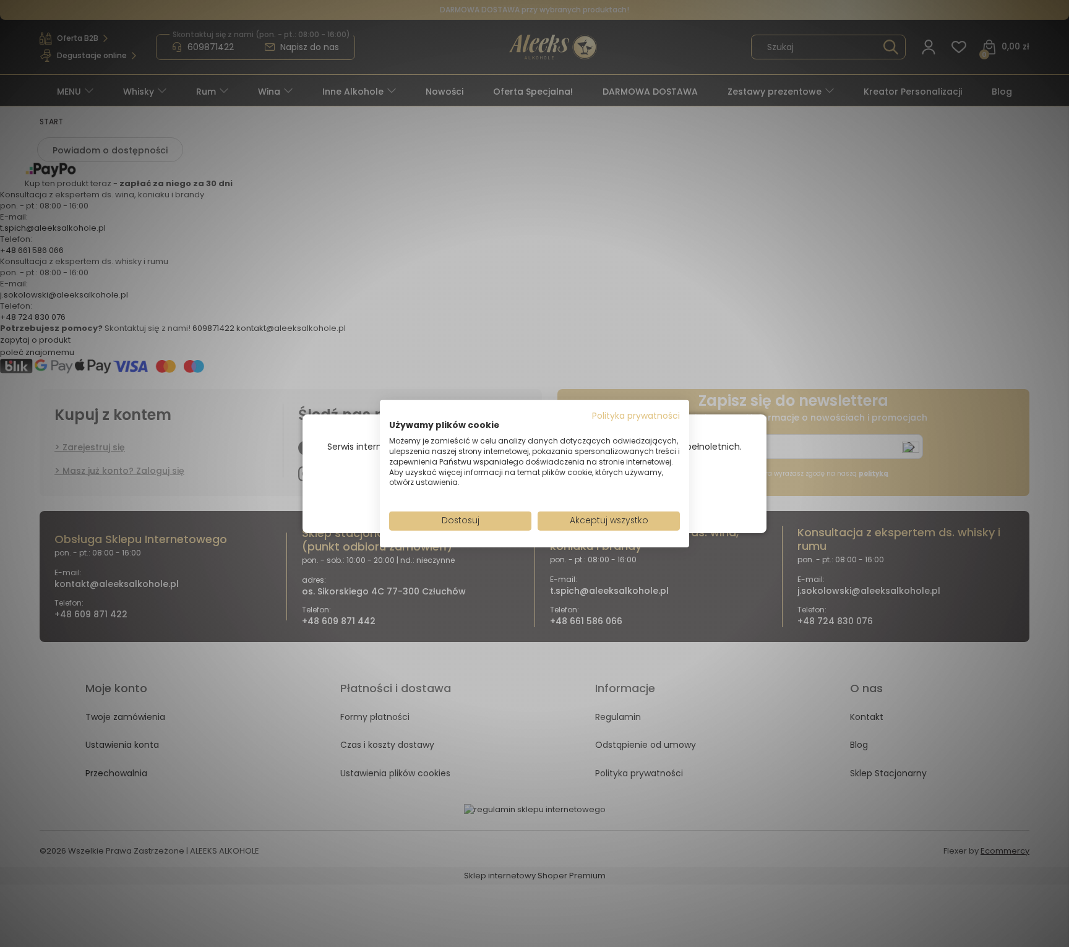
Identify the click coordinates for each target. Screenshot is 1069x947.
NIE (563, 494)
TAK (508, 494)
